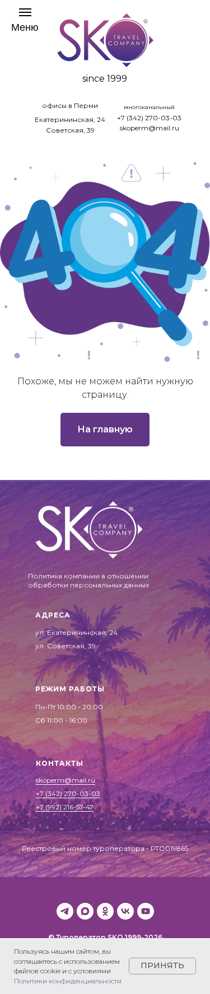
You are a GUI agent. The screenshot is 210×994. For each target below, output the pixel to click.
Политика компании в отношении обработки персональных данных (88, 580)
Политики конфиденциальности (68, 981)
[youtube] (145, 911)
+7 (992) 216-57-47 (65, 807)
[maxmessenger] (85, 911)
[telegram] (65, 911)
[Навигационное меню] (25, 20)
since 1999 (104, 78)
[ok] (105, 911)
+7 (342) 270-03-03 (149, 118)
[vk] (125, 911)
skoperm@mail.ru (149, 128)
